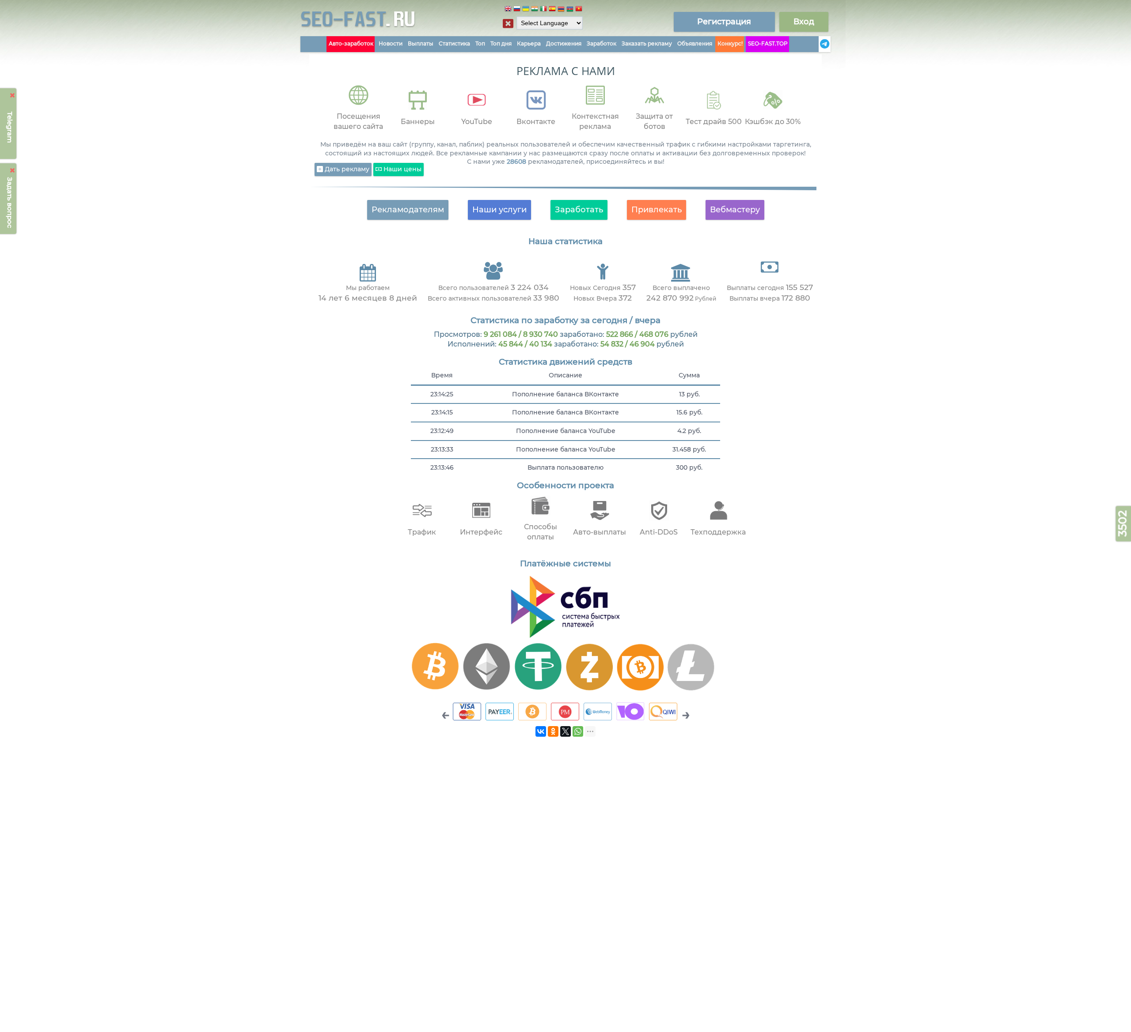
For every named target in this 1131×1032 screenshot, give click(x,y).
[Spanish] (552, 10)
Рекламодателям (408, 210)
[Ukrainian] (525, 10)
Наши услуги (499, 210)
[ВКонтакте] (540, 731)
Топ (480, 43)
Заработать (579, 210)
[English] (508, 10)
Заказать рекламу (647, 43)
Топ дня (501, 43)
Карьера (529, 43)
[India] (534, 10)
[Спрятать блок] (508, 23)
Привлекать (656, 210)
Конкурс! (730, 43)
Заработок (601, 43)
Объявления (694, 43)
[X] (565, 731)
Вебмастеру (735, 210)
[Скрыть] (12, 95)
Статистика (454, 43)
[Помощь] (816, 44)
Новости (390, 43)
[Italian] (543, 10)
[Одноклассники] (553, 731)
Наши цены (401, 169)
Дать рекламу (346, 169)
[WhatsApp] (578, 731)
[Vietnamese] (578, 10)
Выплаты (420, 43)
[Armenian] (561, 10)
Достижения (563, 43)
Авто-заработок (351, 43)
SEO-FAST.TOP (768, 43)
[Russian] (516, 10)
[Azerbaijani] (569, 10)
